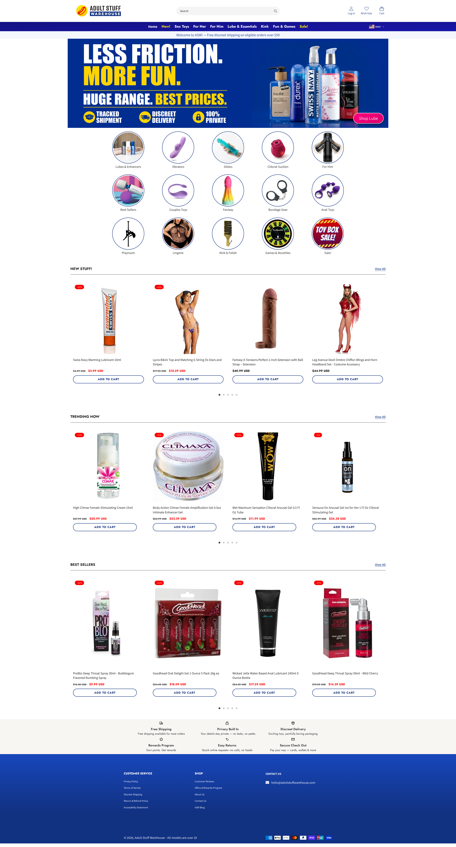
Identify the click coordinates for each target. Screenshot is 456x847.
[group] (128, 150)
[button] (382, 11)
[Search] (275, 11)
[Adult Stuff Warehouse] (98, 11)
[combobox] (228, 11)
